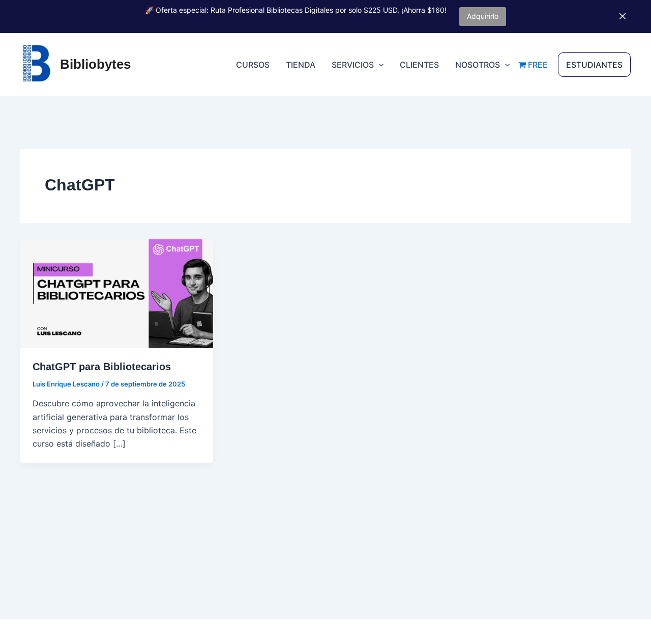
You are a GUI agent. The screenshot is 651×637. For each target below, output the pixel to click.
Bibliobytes (95, 64)
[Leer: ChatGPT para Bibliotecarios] (116, 293)
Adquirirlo (482, 16)
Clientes (419, 65)
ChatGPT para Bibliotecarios (102, 366)
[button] (379, 64)
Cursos (253, 65)
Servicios (353, 65)
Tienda (300, 65)
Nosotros (477, 65)
